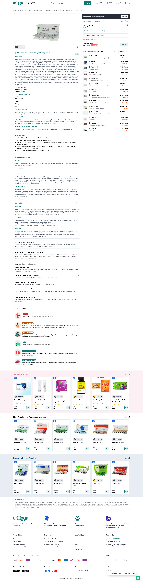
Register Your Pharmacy (81, 546)
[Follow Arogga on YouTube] (55, 571)
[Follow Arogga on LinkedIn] (45, 571)
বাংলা (78, 53)
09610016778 (116, 539)
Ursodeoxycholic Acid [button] (97, 35)
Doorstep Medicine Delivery (51, 544)
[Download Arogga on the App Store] (25, 571)
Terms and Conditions (19, 544)
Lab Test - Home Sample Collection (53, 541)
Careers (15, 539)
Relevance (122, 51)
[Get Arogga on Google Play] (16, 571)
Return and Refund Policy (20, 546)
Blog (76, 539)
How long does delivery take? (23, 288)
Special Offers (79, 549)
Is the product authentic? (22, 267)
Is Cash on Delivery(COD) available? (25, 282)
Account (77, 544)
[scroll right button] (128, 393)
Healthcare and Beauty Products (53, 546)
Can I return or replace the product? (25, 297)
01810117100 (117, 541)
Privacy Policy (17, 541)
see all (127, 374)
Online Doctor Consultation (51, 539)
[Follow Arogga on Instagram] (52, 571)
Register (124, 16)
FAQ (76, 541)
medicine (73, 244)
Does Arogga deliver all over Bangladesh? (27, 275)
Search (88, 3)
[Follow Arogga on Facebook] (49, 571)
